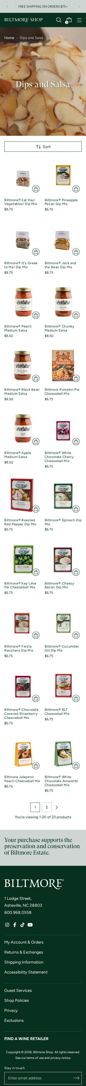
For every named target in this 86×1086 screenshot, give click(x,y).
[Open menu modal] (79, 20)
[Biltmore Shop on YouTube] (30, 926)
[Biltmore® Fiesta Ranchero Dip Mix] (23, 622)
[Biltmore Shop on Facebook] (15, 926)
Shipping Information (23, 962)
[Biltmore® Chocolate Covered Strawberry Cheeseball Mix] (23, 685)
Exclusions (14, 1020)
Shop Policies (16, 1000)
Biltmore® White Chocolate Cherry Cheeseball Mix (59, 457)
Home (9, 38)
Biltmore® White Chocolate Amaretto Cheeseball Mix (61, 781)
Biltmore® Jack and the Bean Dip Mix (60, 265)
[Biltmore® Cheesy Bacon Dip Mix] (63, 559)
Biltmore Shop (43, 1052)
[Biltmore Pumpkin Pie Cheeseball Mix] (63, 365)
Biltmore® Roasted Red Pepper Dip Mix (20, 522)
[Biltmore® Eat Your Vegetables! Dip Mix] (23, 176)
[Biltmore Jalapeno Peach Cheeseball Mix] (23, 753)
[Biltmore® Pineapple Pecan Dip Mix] (63, 176)
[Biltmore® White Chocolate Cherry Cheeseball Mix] (63, 429)
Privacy (11, 1010)
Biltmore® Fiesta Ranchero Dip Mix (18, 648)
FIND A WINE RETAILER (26, 1038)
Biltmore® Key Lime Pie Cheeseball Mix (20, 585)
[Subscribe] (76, 1078)
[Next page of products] (56, 807)
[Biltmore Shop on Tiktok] (22, 926)
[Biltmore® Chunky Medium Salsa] (63, 302)
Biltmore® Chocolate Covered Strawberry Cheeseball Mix (21, 714)
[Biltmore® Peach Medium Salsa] (23, 302)
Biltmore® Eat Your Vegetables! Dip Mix (20, 202)
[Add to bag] (36, 189)
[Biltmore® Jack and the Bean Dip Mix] (63, 239)
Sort (47, 146)
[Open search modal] (59, 20)
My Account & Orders (23, 942)
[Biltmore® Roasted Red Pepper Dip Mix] (23, 496)
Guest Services (18, 990)
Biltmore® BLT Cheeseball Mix (57, 712)
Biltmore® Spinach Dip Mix (63, 522)
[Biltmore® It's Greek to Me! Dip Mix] (23, 239)
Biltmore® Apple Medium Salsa (17, 455)
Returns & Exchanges (23, 952)
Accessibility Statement (26, 972)
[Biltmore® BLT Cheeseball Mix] (63, 685)
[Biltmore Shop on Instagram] (7, 926)
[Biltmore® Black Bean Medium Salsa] (23, 365)
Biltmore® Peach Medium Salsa (18, 328)
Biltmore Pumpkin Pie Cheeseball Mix (62, 392)
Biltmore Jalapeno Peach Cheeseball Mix (22, 779)
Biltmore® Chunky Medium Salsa (59, 328)
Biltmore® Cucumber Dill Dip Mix (62, 648)
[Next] (79, 6)
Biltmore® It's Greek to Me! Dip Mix (21, 265)
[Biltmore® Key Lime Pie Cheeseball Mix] (23, 559)
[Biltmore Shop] (23, 20)
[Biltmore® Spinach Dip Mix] (63, 496)
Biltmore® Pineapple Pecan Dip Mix (61, 202)
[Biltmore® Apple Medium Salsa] (23, 429)
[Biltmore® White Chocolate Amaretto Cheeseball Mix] (63, 753)
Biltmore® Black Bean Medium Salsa (22, 392)
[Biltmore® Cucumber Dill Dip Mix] (63, 622)
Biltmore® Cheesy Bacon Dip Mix (59, 585)
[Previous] (7, 6)
